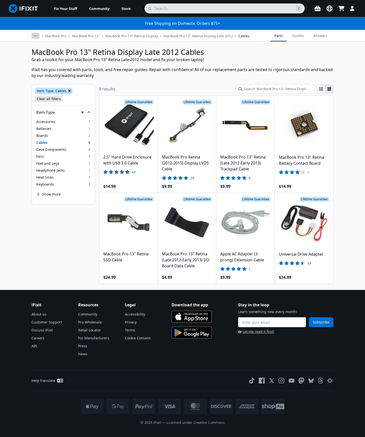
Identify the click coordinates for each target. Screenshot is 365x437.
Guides (298, 35)
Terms (130, 330)
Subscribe (321, 322)
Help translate (43, 380)
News (82, 354)
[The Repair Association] (330, 381)
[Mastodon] (301, 381)
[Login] (352, 8)
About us (39, 314)
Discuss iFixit (42, 330)
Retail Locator (89, 330)
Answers (320, 35)
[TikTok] (252, 381)
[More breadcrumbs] (35, 36)
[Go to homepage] (25, 8)
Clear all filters (49, 98)
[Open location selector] (329, 8)
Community (87, 314)
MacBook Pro (55, 36)
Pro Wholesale (90, 322)
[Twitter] (272, 381)
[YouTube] (291, 381)
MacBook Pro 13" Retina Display (131, 36)
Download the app (190, 305)
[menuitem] (65, 8)
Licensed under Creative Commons (196, 422)
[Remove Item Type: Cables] (69, 91)
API (34, 346)
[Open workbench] (318, 8)
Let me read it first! (258, 331)
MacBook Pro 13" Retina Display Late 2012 (198, 36)
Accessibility (135, 314)
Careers (38, 338)
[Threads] (321, 381)
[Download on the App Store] (192, 317)
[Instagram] (282, 381)
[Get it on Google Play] (192, 333)
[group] (325, 88)
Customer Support (47, 322)
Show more (51, 194)
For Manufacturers (93, 338)
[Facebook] (262, 381)
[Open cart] (341, 8)
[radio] (321, 88)
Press (82, 346)
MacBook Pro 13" (86, 36)
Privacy (131, 322)
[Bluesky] (311, 380)
